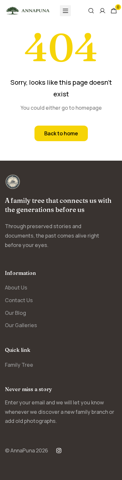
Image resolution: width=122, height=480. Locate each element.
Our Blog (15, 312)
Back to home (61, 133)
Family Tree (19, 364)
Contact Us (19, 300)
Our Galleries (21, 325)
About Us (16, 287)
